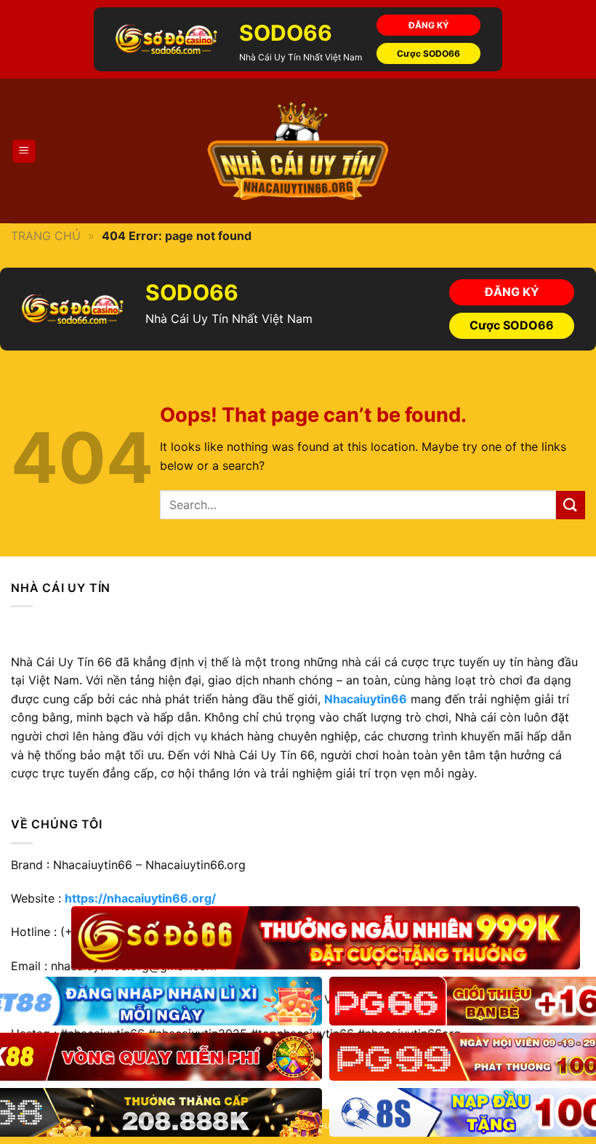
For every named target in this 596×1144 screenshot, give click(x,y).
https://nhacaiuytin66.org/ (140, 898)
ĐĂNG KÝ (428, 25)
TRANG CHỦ (46, 235)
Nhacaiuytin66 (365, 699)
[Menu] (24, 152)
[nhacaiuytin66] (298, 151)
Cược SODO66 (428, 53)
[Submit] (570, 505)
